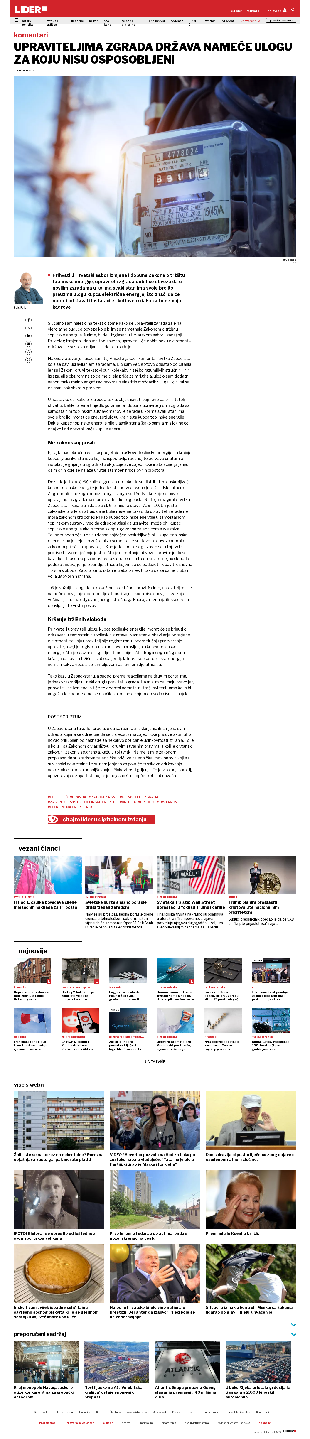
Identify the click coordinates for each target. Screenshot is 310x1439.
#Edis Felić (58, 797)
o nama (126, 1422)
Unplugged (159, 1412)
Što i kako (115, 1412)
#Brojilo (146, 802)
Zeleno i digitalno (137, 1412)
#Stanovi (169, 802)
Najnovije (33, 951)
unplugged (157, 21)
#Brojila (128, 802)
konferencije (250, 21)
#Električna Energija (68, 807)
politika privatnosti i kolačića (234, 1422)
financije (77, 21)
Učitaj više (155, 1062)
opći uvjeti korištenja (197, 1422)
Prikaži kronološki (281, 20)
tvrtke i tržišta (52, 22)
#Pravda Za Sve (103, 797)
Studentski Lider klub (238, 1412)
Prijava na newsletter (79, 1422)
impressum (146, 1422)
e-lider (108, 1422)
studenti (228, 21)
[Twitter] (28, 328)
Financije (84, 1412)
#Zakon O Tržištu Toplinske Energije (83, 802)
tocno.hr (265, 1422)
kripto (93, 21)
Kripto (99, 1412)
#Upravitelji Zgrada (139, 797)
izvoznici (210, 21)
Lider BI (193, 22)
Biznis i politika (41, 1412)
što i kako (107, 22)
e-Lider (236, 11)
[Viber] (28, 360)
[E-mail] (28, 344)
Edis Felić (20, 307)
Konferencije (263, 1412)
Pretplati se (47, 1422)
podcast (176, 21)
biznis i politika (28, 22)
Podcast (176, 1412)
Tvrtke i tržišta (65, 1412)
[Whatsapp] (28, 352)
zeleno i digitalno (128, 22)
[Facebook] (28, 320)
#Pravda (78, 797)
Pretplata (251, 11)
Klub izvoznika (211, 1412)
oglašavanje (169, 1422)
